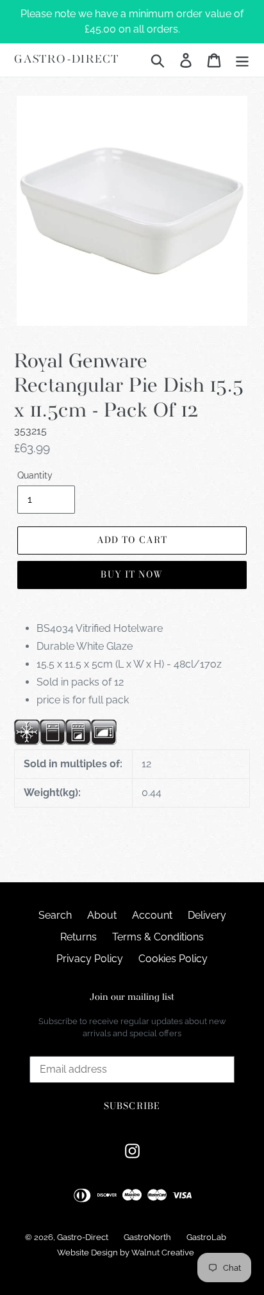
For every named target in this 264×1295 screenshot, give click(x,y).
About (102, 915)
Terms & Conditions (158, 937)
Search (55, 915)
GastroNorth (147, 1237)
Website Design (87, 1252)
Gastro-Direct (66, 59)
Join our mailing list (132, 997)
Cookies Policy (173, 959)
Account (152, 915)
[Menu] (242, 60)
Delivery (207, 915)
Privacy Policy (89, 959)
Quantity (35, 475)
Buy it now (132, 574)
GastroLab (206, 1237)
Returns (78, 937)
